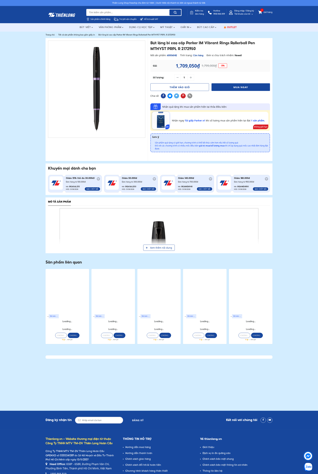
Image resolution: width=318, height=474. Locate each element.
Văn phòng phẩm (110, 27)
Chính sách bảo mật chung (218, 459)
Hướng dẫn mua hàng (138, 447)
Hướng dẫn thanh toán (138, 453)
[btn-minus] (177, 77)
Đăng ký (138, 420)
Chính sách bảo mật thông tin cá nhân (225, 465)
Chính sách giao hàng (138, 459)
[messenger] (169, 95)
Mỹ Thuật (167, 27)
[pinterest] (183, 95)
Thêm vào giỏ (180, 87)
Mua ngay (240, 87)
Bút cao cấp (206, 27)
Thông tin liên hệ (212, 471)
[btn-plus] (190, 77)
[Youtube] (269, 420)
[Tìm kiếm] (175, 12)
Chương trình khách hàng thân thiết (146, 471)
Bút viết (86, 27)
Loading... (67, 321)
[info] (98, 178)
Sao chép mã (92, 189)
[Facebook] (263, 420)
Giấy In (185, 27)
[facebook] (163, 95)
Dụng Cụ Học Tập (141, 27)
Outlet (232, 27)
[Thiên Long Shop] (62, 15)
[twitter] (176, 95)
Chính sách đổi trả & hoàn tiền (143, 465)
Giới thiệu (208, 447)
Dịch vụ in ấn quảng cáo (217, 453)
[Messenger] (308, 456)
